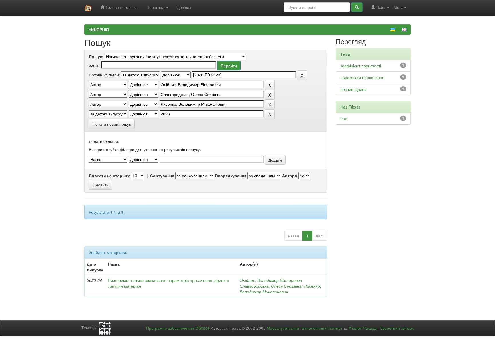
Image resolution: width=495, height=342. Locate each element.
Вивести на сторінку (109, 175)
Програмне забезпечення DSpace (178, 328)
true (343, 118)
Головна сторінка (121, 7)
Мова (399, 7)
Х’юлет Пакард (362, 328)
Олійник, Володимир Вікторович (271, 280)
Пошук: (96, 56)
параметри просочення (362, 77)
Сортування (162, 175)
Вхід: (380, 7)
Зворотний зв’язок (397, 328)
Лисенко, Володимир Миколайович (280, 288)
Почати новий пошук (112, 124)
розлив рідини (353, 89)
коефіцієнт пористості (360, 65)
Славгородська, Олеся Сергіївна (271, 286)
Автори (289, 175)
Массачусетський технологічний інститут (304, 328)
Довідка (184, 7)
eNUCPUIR (99, 29)
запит (94, 65)
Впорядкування (230, 175)
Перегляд (156, 7)
